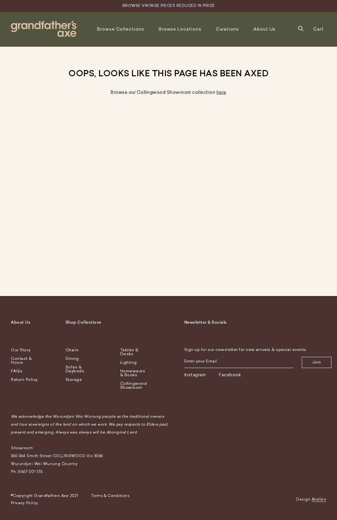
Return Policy (24, 380)
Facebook (230, 375)
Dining (72, 358)
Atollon (319, 499)
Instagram (195, 375)
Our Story (21, 350)
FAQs (16, 371)
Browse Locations (180, 29)
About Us (264, 29)
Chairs (72, 350)
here (221, 92)
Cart (318, 29)
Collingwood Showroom (133, 385)
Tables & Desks (129, 352)
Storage (73, 380)
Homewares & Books (132, 373)
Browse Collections (120, 29)
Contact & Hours (21, 360)
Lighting (128, 362)
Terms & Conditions (110, 496)
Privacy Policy (24, 503)
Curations (227, 29)
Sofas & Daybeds (75, 369)
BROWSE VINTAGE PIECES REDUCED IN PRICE (168, 6)
